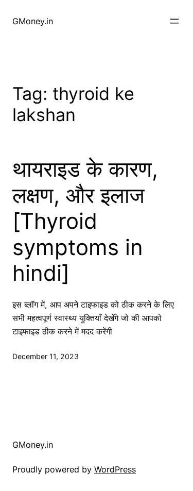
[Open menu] (174, 21)
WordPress (115, 469)
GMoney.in (32, 21)
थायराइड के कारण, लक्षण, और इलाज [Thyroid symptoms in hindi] (85, 221)
